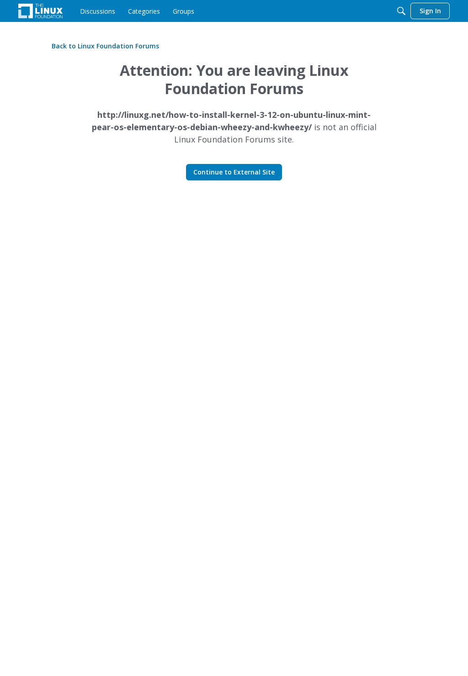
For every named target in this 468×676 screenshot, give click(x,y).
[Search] (401, 11)
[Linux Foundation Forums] (40, 11)
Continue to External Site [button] (234, 172)
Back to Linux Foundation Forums (105, 46)
